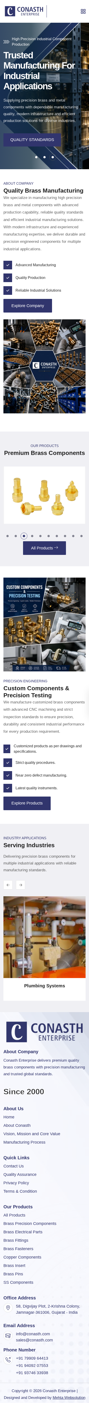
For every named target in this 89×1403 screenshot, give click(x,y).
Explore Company (27, 305)
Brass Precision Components (29, 1223)
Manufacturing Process (24, 1142)
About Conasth (17, 1125)
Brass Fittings (15, 1240)
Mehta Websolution (69, 1398)
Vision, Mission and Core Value (31, 1134)
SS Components (18, 1282)
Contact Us (13, 1166)
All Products (14, 1215)
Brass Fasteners (18, 1249)
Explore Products (27, 803)
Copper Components (22, 1257)
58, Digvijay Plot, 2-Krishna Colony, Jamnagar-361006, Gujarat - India (48, 1309)
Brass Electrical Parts (22, 1232)
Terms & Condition (20, 1191)
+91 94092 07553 (32, 1365)
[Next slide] (8, 884)
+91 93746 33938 (32, 1373)
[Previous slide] (20, 884)
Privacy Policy (16, 1183)
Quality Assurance (20, 1174)
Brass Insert (14, 1265)
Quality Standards (32, 139)
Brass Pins (13, 1274)
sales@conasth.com (34, 1340)
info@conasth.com (33, 1334)
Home (8, 1117)
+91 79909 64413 (32, 1358)
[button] (36, 157)
